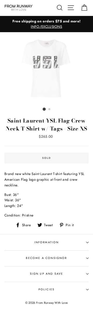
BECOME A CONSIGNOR (46, 258)
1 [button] (44, 109)
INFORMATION (46, 242)
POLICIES (46, 289)
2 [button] (49, 109)
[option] (46, 24)
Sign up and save (46, 274)
